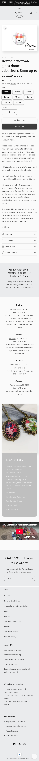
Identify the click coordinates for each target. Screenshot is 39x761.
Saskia (13, 365)
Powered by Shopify (26, 758)
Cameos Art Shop (16, 758)
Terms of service (11, 631)
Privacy (7, 626)
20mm (7, 102)
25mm (18, 102)
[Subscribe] (32, 578)
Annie (12, 385)
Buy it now (19, 126)
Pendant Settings (14, 501)
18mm (29, 97)
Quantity (5, 108)
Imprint (7, 616)
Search (7, 596)
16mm (18, 97)
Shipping (13, 83)
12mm (28, 92)
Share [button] (6, 227)
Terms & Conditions (12, 621)
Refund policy (10, 637)
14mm (6, 97)
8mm (6, 92)
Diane (12, 309)
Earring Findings (13, 505)
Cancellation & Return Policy (16, 606)
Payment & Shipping (12, 601)
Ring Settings (12, 509)
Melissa (12, 338)
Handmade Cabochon (16, 497)
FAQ (6, 611)
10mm (17, 92)
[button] (2, 13)
